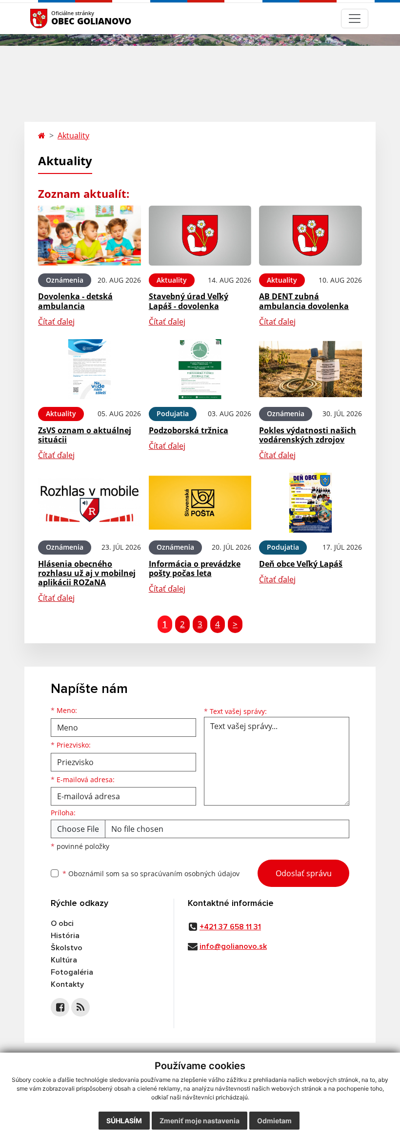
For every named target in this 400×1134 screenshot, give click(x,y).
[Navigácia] (354, 18)
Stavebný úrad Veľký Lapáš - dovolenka (188, 301)
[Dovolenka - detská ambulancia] (89, 236)
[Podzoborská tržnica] (200, 369)
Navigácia (53, 18)
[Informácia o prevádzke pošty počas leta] (200, 503)
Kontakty (67, 984)
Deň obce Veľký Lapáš (300, 563)
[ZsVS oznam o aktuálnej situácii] (89, 369)
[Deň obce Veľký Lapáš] (310, 503)
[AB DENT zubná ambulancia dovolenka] (310, 236)
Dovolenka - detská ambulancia (75, 301)
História (65, 936)
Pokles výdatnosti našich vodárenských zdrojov (307, 435)
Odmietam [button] (274, 1120)
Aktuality (73, 135)
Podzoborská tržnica (188, 430)
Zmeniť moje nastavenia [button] (200, 1120)
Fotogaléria (72, 972)
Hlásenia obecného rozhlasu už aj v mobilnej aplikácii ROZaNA (87, 573)
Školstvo (66, 948)
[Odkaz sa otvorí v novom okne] (60, 1007)
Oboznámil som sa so (151, 873)
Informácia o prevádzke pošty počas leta (194, 568)
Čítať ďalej (56, 321)
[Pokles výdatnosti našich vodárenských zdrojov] (310, 369)
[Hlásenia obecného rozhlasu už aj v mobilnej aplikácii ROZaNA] (89, 503)
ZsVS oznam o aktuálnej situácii (84, 435)
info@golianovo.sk (233, 946)
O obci (62, 923)
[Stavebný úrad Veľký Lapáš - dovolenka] (200, 236)
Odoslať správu (304, 873)
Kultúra (64, 960)
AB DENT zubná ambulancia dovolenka (304, 301)
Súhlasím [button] (124, 1120)
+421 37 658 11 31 (230, 927)
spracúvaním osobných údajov (190, 873)
